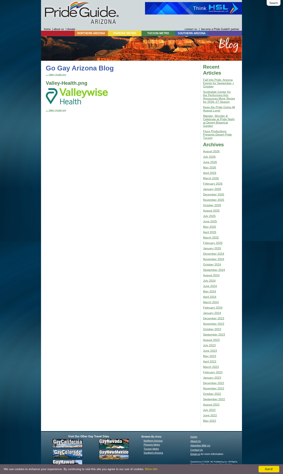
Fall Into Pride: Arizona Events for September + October (218, 83)
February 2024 (213, 307)
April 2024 (209, 296)
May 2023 (209, 356)
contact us (191, 29)
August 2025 (211, 210)
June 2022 (210, 415)
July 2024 (209, 280)
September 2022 (214, 399)
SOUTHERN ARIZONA (192, 33)
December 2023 (213, 318)
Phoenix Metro (152, 444)
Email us (195, 454)
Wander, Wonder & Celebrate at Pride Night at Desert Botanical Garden (219, 120)
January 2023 (212, 377)
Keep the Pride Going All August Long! (219, 108)
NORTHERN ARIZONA (91, 33)
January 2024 (212, 313)
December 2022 (213, 383)
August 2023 (211, 340)
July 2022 (209, 410)
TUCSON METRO (158, 33)
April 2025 (209, 232)
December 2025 (213, 194)
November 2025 (213, 199)
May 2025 (209, 226)
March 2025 (211, 237)
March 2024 (211, 302)
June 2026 (210, 162)
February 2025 (213, 243)
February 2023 (213, 372)
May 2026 (209, 167)
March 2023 (211, 367)
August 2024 (211, 275)
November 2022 (213, 388)
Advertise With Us (200, 445)
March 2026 (211, 178)
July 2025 (209, 216)
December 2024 (213, 253)
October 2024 (212, 264)
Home (193, 436)
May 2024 (209, 291)
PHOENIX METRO (124, 33)
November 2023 (213, 323)
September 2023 (214, 334)
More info (151, 469)
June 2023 (210, 350)
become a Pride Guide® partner (220, 29)
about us (59, 29)
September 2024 (214, 270)
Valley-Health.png (56, 74)
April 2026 (209, 173)
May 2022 (209, 420)
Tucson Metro (151, 448)
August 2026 (211, 151)
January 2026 (212, 189)
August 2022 (211, 404)
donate (71, 29)
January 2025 (212, 248)
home (47, 29)
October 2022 (212, 393)
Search (273, 3)
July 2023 (209, 345)
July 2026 (209, 156)
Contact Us (196, 450)
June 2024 (210, 286)
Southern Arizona (153, 452)
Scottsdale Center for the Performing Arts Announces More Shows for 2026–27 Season (219, 96)
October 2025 (212, 205)
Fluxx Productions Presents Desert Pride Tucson (217, 134)
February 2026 (213, 183)
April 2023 (209, 361)
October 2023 (212, 329)
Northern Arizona (153, 440)
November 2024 (213, 259)
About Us (195, 441)
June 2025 (210, 221)
